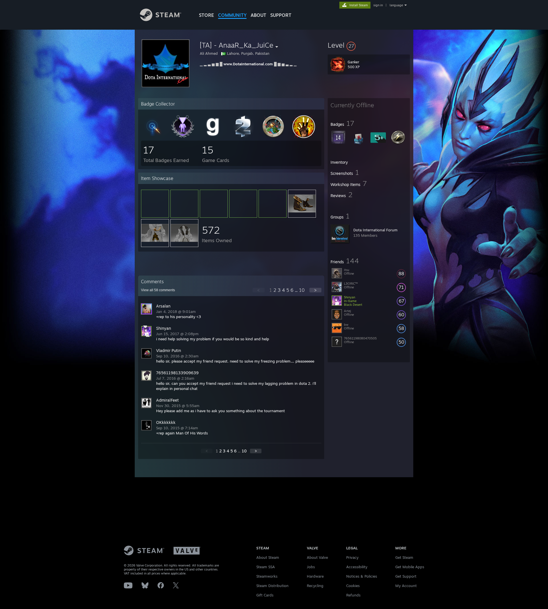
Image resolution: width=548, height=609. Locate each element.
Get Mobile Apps (409, 567)
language (396, 5)
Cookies (353, 585)
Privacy (352, 557)
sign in (378, 5)
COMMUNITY (232, 15)
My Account (406, 585)
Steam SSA (265, 567)
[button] (369, 45)
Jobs (311, 567)
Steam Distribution (272, 585)
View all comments (158, 290)
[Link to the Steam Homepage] (160, 19)
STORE (206, 15)
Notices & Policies (361, 576)
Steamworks (266, 576)
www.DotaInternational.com (248, 64)
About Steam (267, 557)
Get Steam (404, 557)
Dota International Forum (375, 230)
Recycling (315, 585)
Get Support (405, 576)
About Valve (317, 557)
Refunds (353, 595)
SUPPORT (280, 15)
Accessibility (356, 567)
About (258, 15)
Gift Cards (264, 595)
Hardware (315, 576)
